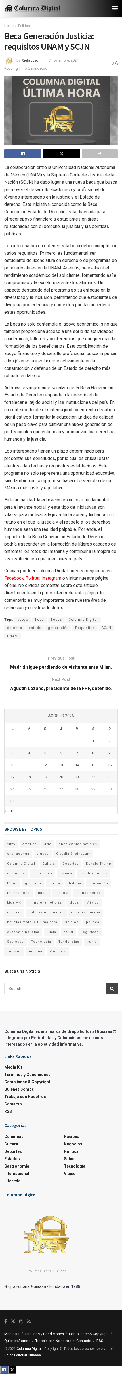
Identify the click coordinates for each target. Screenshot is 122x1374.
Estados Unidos (93, 873)
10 (12, 765)
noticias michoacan (46, 912)
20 (61, 777)
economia (16, 873)
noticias (14, 912)
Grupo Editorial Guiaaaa (22, 1355)
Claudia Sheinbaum (73, 854)
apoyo (22, 620)
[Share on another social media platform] (100, 153)
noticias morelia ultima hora (32, 922)
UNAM (12, 636)
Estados (12, 1158)
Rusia (51, 932)
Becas (56, 620)
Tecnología (41, 942)
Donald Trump (98, 864)
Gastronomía (16, 1166)
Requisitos (85, 628)
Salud (69, 1158)
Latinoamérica (88, 893)
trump (92, 942)
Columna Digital (83, 620)
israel (43, 893)
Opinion (72, 922)
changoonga (18, 854)
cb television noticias (78, 844)
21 (77, 777)
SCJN (106, 628)
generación (58, 628)
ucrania (35, 951)
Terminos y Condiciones (27, 1074)
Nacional (72, 1136)
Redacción (31, 60)
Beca (39, 620)
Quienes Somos (19, 1089)
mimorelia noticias (45, 902)
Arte (47, 844)
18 (29, 777)
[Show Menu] (115, 8)
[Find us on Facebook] (5, 1321)
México (92, 902)
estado (35, 628)
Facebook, (15, 578)
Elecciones (42, 873)
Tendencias (68, 942)
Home (9, 26)
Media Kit (13, 1067)
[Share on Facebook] (22, 153)
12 (45, 765)
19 (45, 777)
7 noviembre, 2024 (64, 60)
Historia (74, 883)
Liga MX (14, 902)
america (29, 844)
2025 (11, 844)
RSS (8, 1111)
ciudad (43, 854)
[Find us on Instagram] (21, 1321)
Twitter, (33, 578)
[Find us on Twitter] (13, 1321)
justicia (61, 893)
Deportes (70, 864)
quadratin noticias (23, 932)
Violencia (58, 951)
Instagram (51, 578)
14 (77, 765)
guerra (54, 883)
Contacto (13, 1104)
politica (92, 922)
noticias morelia (85, 912)
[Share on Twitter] (61, 153)
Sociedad (15, 942)
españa (66, 873)
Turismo (14, 951)
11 (29, 765)
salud (68, 932)
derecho (14, 628)
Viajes (69, 1173)
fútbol (12, 883)
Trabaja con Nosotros (25, 1096)
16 (110, 765)
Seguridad (90, 932)
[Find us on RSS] (29, 1321)
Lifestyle (12, 1181)
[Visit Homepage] (32, 9)
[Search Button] (112, 988)
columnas (14, 1136)
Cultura (49, 864)
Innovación (98, 883)
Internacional (19, 893)
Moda (74, 902)
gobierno (33, 883)
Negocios (73, 1144)
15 (93, 765)
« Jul (9, 810)
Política (24, 26)
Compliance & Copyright (27, 1082)
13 (61, 765)
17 (12, 777)
